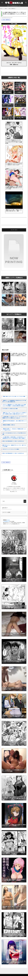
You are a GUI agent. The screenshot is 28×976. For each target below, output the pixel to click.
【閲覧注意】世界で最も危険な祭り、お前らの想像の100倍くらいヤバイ (14, 421)
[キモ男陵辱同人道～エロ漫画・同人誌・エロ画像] (14, 2)
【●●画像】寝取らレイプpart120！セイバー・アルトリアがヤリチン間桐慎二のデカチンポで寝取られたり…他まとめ (14, 417)
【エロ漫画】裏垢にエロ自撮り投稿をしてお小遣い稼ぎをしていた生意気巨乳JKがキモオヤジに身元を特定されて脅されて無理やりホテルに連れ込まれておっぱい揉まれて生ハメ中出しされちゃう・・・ (14, 438)
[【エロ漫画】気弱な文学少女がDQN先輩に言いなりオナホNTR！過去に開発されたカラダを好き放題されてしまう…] (8, 282)
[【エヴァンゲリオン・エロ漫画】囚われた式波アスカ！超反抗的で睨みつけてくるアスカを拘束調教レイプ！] (14, 803)
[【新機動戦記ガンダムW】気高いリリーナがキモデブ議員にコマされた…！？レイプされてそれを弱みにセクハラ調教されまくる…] (14, 694)
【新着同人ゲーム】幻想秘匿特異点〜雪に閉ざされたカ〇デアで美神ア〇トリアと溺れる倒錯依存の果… (14, 401)
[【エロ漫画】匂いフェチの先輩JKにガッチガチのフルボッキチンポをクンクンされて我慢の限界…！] (20, 282)
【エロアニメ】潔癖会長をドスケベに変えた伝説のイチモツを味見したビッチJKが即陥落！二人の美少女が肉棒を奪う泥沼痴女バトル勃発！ (14, 405)
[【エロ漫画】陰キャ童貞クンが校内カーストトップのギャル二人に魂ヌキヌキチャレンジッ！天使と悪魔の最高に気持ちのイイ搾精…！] (14, 776)
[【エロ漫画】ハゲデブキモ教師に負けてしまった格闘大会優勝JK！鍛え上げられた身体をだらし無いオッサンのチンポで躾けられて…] (14, 721)
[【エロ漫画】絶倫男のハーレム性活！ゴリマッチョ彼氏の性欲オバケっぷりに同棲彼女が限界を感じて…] (8, 331)
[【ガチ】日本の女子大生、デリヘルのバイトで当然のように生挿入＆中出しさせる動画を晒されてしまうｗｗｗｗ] (8, 295)
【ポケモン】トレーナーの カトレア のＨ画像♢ (10, 449)
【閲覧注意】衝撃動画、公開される (8, 424)
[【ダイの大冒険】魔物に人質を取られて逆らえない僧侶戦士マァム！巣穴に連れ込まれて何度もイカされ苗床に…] (14, 858)
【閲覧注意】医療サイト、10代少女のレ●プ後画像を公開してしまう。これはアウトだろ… (14, 429)
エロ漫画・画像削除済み (6, 19)
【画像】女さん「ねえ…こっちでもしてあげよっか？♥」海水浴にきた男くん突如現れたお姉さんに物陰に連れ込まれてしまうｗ (14, 413)
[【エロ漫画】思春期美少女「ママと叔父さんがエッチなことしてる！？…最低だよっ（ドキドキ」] (14, 831)
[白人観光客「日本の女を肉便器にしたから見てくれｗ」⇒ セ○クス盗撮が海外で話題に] (14, 667)
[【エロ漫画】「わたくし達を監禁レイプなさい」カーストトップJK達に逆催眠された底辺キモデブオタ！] (20, 318)
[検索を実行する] (25, 501)
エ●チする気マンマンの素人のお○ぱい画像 (9, 408)
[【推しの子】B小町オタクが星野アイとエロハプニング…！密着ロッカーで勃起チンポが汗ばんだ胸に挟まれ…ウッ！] (14, 940)
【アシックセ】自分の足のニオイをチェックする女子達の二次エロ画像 (14, 434)
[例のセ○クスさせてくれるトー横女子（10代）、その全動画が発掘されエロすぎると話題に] (20, 331)
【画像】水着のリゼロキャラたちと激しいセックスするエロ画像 (13, 396)
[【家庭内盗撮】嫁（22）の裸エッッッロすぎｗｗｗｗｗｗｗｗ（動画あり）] (14, 885)
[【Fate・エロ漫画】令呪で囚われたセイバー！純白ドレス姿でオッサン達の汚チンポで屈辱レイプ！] (20, 295)
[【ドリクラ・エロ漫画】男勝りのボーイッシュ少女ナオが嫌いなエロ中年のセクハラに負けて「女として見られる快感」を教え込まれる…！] (14, 913)
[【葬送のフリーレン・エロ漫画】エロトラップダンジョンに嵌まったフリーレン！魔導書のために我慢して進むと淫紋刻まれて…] (8, 318)
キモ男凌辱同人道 (6, 521)
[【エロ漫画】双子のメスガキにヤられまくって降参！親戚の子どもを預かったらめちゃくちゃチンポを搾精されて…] (14, 639)
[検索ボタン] (26, 2)
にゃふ (14, 482)
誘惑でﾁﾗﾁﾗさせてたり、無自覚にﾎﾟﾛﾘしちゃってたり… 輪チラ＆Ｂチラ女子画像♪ (14, 446)
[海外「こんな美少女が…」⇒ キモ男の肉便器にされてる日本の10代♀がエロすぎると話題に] (14, 749)
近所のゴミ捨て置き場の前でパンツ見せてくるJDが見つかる (13, 441)
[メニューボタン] (2, 2)
